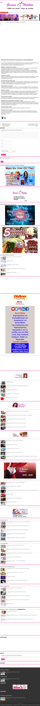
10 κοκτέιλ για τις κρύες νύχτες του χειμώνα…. (13, 448)
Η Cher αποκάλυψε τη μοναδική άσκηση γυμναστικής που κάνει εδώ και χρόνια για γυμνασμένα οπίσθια (33, 125)
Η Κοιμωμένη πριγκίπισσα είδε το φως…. (12, 389)
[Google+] (19, 703)
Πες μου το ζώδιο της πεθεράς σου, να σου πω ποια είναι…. (15, 572)
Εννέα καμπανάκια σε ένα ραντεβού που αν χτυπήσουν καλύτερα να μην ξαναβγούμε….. (19, 415)
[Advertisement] (20, 51)
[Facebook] (20, 703)
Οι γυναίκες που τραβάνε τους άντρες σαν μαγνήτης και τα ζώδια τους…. (17, 580)
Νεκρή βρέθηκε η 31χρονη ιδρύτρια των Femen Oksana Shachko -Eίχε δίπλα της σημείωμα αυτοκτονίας (6, 125)
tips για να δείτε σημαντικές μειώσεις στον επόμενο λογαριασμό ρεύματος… (17, 529)
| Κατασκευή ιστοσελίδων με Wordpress (33, 704)
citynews (3, 61)
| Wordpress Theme (15, 704)
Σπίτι (12, 61)
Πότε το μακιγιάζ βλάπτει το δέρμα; (11, 611)
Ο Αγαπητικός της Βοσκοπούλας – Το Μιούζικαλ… (14, 486)
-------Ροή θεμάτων (10, 61)
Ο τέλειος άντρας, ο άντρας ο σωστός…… (12, 397)
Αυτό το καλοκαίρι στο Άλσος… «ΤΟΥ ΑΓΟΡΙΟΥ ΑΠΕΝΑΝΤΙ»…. (16, 482)
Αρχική (1, 22)
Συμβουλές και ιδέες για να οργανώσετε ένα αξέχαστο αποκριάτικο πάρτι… (17, 385)
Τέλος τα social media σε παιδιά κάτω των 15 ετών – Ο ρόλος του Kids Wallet (17, 521)
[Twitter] (21, 703)
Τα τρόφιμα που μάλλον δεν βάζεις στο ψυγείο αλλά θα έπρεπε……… (16, 268)
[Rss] (18, 703)
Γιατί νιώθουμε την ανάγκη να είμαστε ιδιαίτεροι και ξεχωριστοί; (15, 533)
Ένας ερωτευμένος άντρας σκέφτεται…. (12, 444)
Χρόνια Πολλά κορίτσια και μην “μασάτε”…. (13, 678)
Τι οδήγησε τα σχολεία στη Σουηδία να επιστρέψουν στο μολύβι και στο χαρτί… (18, 525)
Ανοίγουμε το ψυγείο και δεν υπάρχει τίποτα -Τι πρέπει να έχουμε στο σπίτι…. (18, 599)
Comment (3, 131)
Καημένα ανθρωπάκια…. (10, 381)
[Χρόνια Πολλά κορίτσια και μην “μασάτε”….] (2, 673)
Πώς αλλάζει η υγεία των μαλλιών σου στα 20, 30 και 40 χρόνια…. (16, 591)
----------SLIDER (5, 22)
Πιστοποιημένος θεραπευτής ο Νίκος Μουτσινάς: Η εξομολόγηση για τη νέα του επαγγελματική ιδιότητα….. (22, 490)
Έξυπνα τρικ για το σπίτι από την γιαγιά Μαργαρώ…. (14, 256)
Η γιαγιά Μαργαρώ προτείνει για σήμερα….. (12, 264)
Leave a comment (16, 61)
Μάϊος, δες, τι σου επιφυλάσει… (11, 576)
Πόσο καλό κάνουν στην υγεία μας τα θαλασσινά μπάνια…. (15, 545)
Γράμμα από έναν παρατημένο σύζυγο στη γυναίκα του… (15, 452)
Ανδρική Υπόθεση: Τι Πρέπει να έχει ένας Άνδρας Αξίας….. (15, 440)
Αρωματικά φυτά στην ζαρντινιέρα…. (11, 272)
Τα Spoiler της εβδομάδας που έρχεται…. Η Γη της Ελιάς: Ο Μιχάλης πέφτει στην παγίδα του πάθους (21, 615)
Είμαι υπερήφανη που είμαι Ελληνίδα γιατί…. (13, 393)
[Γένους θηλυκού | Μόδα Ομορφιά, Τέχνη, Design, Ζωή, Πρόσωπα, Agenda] (20, 5)
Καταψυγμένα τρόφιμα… (10, 260)
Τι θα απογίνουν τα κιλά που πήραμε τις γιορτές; (15, 12)
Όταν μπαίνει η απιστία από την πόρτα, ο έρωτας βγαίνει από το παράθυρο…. (18, 568)
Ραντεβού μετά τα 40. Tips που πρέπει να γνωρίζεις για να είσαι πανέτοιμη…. (18, 411)
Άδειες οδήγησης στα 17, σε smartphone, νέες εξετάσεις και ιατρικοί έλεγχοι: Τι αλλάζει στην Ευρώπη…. (22, 456)
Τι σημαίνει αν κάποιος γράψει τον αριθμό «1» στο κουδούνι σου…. (16, 537)
